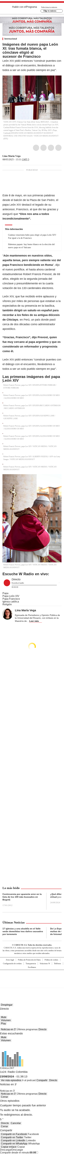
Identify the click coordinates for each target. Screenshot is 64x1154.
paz (53, 368)
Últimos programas (27, 1029)
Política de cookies (51, 960)
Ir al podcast (29, 1080)
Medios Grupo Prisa (32, 984)
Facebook (36, 148)
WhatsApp (58, 148)
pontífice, (19, 269)
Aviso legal (10, 960)
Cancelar (16, 1123)
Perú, (27, 319)
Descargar (5, 1149)
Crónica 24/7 (7, 1068)
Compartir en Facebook (14, 1134)
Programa (31, 7)
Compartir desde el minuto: (18, 1152)
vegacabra (22, 156)
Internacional (10, 39)
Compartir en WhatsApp (14, 1143)
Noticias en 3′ (8, 1029)
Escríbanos (32, 967)
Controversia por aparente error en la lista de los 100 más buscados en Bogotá (22, 897)
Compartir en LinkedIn (13, 1140)
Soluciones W (45, 963)
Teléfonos (57, 963)
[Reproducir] (7, 582)
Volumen (6, 1020)
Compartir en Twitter (12, 1137)
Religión (7, 604)
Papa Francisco (11, 598)
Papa (5, 593)
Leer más (34, 621)
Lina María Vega (11, 156)
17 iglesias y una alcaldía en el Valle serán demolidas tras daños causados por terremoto (22, 931)
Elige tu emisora (49, 11)
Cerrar (4, 1097)
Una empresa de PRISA (32, 976)
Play (3, 1023)
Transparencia (31, 963)
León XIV (15, 204)
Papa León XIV (10, 596)
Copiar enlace (8, 1146)
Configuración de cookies (12, 963)
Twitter (43, 148)
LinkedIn (51, 148)
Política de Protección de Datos (29, 960)
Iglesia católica (10, 601)
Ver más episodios (11, 1080)
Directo (42, 1029)
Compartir (42, 1080)
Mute (3, 1017)
